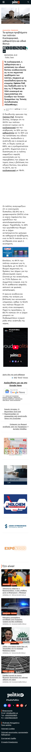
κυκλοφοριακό (9, 128)
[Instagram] (10, 47)
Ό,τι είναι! (13, 584)
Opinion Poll (8, 117)
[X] (7, 47)
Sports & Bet (6, 584)
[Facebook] (4, 47)
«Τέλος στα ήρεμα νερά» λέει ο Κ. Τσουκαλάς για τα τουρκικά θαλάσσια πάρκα (15, 649)
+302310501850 (11, 715)
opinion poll (9, 395)
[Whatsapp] (14, 47)
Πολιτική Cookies (8, 729)
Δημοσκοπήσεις (7, 30)
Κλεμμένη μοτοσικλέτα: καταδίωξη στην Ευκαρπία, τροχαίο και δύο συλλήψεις (13, 620)
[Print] (21, 47)
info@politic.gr (12, 713)
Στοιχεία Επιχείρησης (9, 742)
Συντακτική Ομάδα (8, 738)
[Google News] (4, 51)
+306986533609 (11, 718)
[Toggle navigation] (3, 2)
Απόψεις (5, 671)
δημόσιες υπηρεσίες (8, 397)
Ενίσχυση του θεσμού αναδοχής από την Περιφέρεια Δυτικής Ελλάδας (15, 427)
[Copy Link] (24, 47)
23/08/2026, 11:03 (7, 681)
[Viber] (17, 47)
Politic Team (9, 57)
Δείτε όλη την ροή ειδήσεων (14, 375)
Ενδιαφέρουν (6, 642)
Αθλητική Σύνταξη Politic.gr (19, 594)
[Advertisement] (15, 188)
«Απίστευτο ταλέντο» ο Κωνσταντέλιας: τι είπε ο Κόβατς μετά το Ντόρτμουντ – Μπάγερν (15, 591)
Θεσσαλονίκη (14, 30)
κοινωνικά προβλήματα (8, 398)
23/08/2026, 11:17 (7, 594)
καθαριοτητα (16, 397)
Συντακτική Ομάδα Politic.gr (19, 623)
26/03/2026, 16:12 (10, 55)
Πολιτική (20, 642)
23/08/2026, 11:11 (7, 652)
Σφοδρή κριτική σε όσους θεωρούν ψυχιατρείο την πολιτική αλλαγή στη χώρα (15, 677)
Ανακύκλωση (15, 395)
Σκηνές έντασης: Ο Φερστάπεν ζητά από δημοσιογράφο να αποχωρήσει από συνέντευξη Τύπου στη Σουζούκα (15, 414)
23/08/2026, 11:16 (7, 623)
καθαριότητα (8, 133)
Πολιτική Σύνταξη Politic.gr (18, 652)
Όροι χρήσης (6, 725)
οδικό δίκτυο (6, 400)
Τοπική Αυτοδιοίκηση (15, 400)
